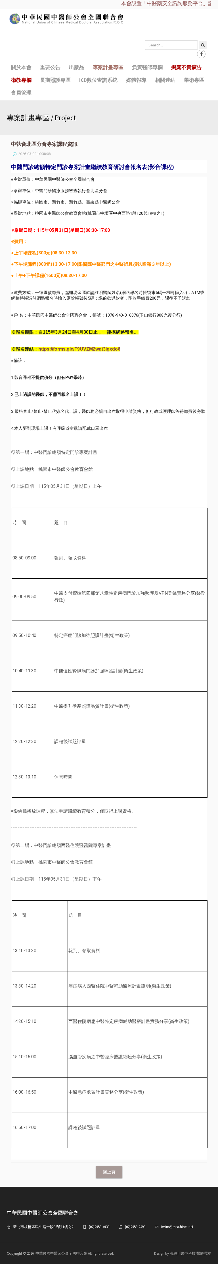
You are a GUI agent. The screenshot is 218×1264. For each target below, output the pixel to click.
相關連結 (165, 80)
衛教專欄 (21, 80)
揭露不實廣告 (186, 67)
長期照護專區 (55, 80)
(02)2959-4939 (99, 1226)
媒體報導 (136, 80)
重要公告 (50, 67)
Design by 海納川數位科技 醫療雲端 (182, 1253)
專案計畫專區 (108, 67)
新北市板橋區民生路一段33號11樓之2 (43, 1226)
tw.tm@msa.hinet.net (177, 1226)
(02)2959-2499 (135, 1226)
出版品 (76, 67)
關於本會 (21, 67)
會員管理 (21, 92)
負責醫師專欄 (147, 67)
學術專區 (194, 80)
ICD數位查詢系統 (98, 80)
